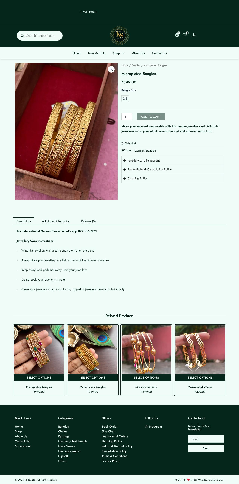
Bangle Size (128, 90)
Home (76, 53)
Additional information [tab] (56, 221)
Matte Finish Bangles (39, 387)
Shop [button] (116, 53)
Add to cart (151, 116)
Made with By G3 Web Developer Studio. (199, 480)
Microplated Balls (93, 387)
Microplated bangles (200, 387)
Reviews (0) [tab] (88, 221)
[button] (111, 69)
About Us (138, 53)
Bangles (135, 65)
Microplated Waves (146, 387)
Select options (39, 377)
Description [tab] (24, 221)
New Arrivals (96, 53)
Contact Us (159, 53)
